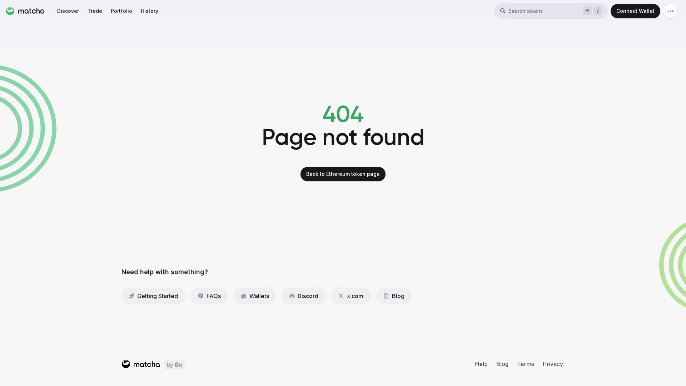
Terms (525, 363)
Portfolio (121, 11)
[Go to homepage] (25, 11)
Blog (502, 363)
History (149, 11)
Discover (68, 11)
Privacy (553, 363)
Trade (95, 11)
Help (481, 363)
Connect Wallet (635, 11)
